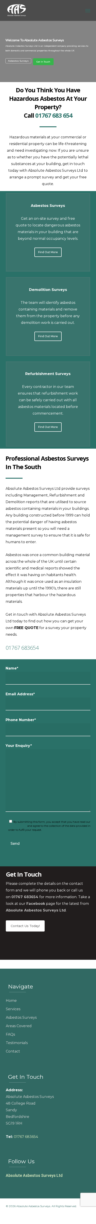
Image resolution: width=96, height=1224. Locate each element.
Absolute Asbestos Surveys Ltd (34, 1175)
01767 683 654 (53, 115)
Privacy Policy (17, 825)
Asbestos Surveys (18, 60)
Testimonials (17, 1043)
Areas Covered (19, 1026)
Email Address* (20, 694)
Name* (12, 668)
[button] (87, 10)
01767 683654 (22, 647)
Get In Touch (43, 61)
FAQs (10, 1034)
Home (11, 1000)
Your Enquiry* (19, 746)
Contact (13, 1051)
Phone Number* (21, 720)
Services (13, 1009)
